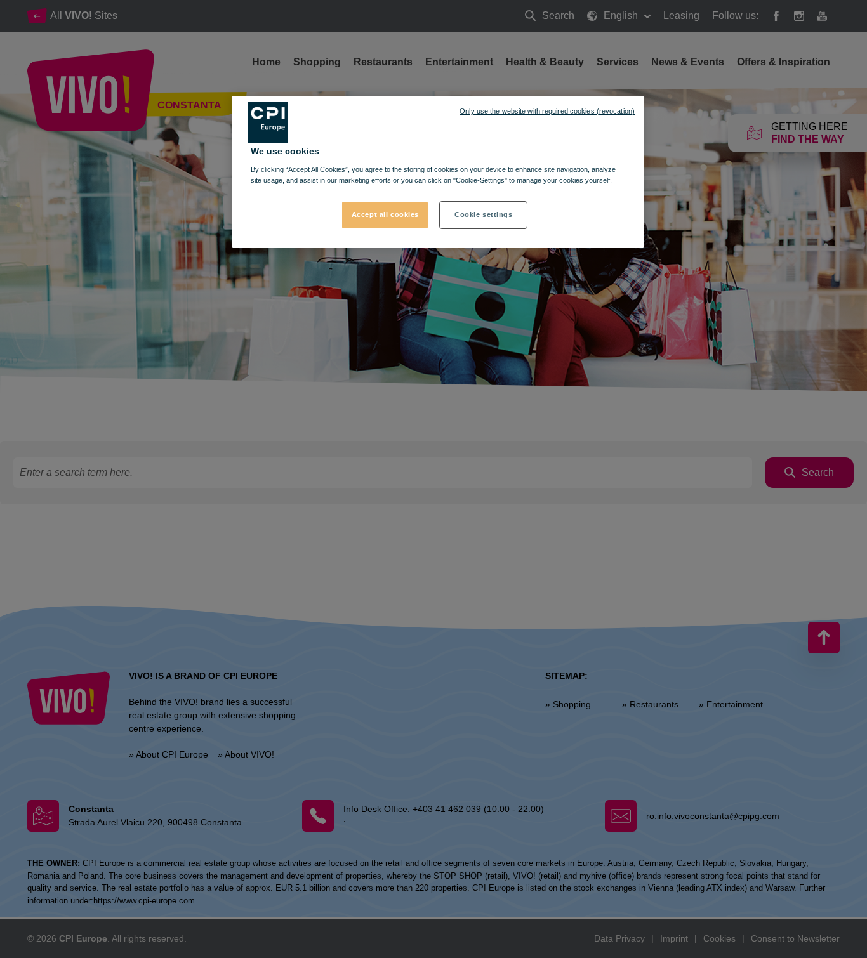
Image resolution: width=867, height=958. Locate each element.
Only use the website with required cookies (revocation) (547, 111)
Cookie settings (483, 214)
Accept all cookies (385, 214)
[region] (438, 172)
